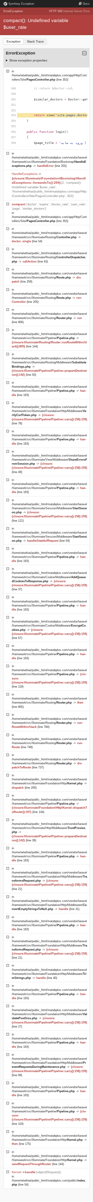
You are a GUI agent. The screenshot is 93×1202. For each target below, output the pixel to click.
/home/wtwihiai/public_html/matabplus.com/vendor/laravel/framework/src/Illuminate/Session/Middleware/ (49, 508)
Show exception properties (28, 60)
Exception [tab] (14, 41)
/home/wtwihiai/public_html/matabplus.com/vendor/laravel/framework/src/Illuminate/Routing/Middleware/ (49, 362)
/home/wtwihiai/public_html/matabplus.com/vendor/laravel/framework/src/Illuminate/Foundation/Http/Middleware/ (49, 411)
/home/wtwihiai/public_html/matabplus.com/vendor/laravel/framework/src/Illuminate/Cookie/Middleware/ (49, 577)
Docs (86, 3)
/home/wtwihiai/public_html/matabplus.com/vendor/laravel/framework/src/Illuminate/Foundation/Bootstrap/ (49, 161)
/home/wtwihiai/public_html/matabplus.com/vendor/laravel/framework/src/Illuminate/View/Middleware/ (49, 459)
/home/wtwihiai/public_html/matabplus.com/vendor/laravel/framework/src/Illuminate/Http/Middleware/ (49, 828)
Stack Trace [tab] (35, 41)
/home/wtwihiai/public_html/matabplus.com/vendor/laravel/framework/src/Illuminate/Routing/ (49, 257)
